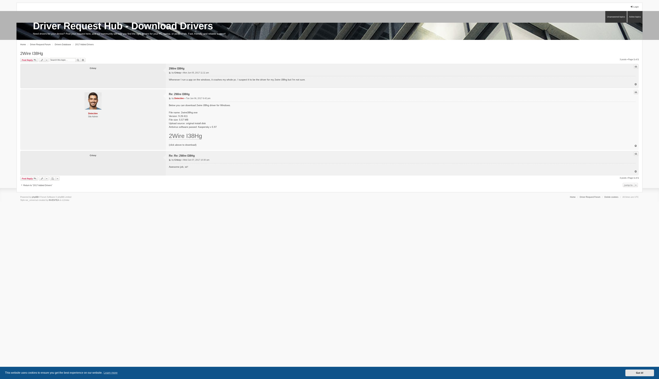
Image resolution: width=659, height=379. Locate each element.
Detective (93, 113)
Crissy (93, 68)
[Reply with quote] (636, 66)
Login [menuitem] (636, 7)
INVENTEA (54, 200)
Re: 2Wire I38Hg (179, 94)
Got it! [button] (639, 372)
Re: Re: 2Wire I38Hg (182, 155)
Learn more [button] (111, 372)
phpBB (35, 197)
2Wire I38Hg (31, 53)
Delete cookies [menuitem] (611, 197)
